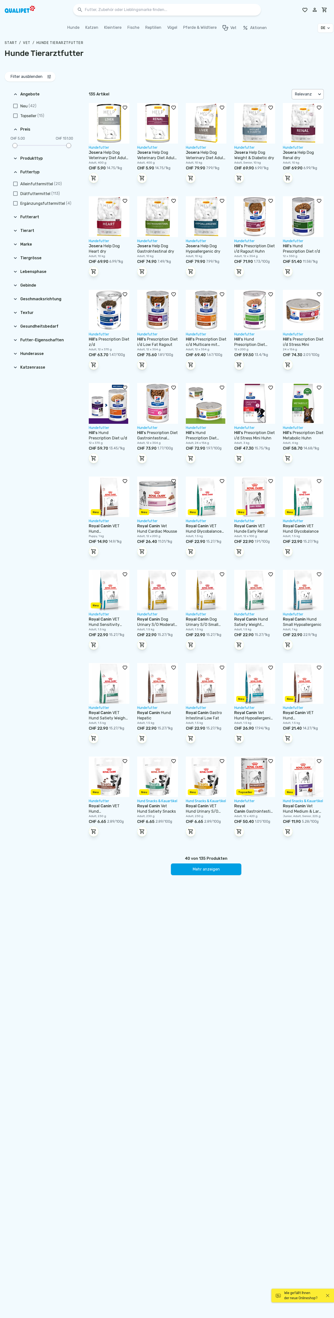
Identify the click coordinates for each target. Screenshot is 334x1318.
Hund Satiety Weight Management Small (251, 624)
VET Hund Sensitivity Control (104, 624)
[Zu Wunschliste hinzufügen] (124, 107)
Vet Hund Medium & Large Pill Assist (303, 811)
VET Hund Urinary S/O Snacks (202, 811)
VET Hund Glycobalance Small (204, 531)
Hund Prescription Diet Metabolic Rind (249, 344)
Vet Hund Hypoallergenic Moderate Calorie (253, 718)
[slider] (14, 145)
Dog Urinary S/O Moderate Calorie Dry (157, 624)
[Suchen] (80, 10)
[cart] (324, 10)
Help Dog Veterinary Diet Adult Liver (108, 158)
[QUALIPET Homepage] (24, 10)
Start (11, 43)
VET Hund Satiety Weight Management (108, 718)
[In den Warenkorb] (93, 178)
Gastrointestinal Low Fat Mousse (253, 811)
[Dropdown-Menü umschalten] (320, 94)
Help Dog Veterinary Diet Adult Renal (156, 158)
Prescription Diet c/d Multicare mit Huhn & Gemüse (206, 344)
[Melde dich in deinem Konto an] (315, 10)
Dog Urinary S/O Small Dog (202, 624)
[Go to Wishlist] (305, 10)
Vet (26, 43)
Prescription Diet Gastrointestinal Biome (157, 438)
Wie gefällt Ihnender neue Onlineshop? (301, 1295)
